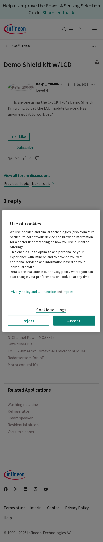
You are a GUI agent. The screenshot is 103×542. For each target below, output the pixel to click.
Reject (29, 320)
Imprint (68, 291)
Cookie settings (51, 310)
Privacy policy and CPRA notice (33, 291)
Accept (74, 320)
